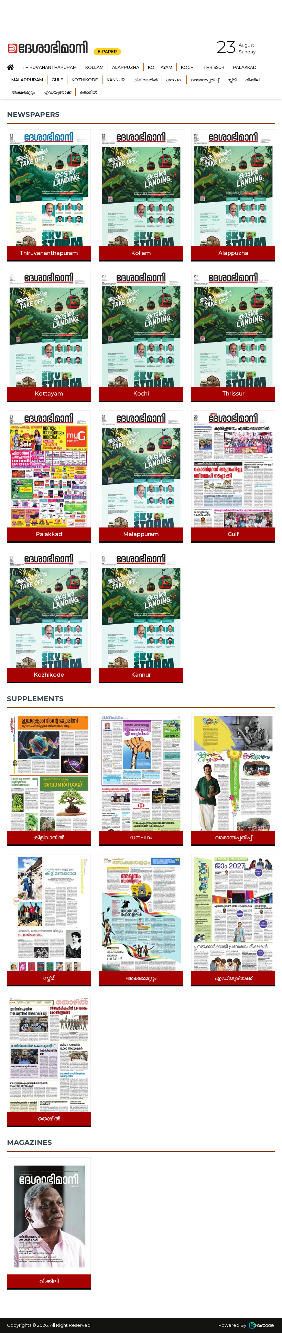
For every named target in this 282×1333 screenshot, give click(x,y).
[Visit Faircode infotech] (261, 1325)
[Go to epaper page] (10, 67)
